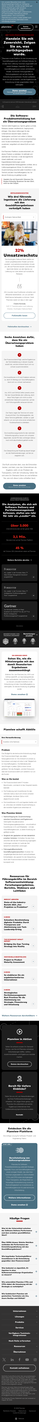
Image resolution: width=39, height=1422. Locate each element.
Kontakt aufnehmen (19, 1368)
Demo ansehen (19, 91)
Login (31, 1419)
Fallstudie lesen (19, 315)
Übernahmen (19, 1352)
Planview (8, 26)
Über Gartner (19, 626)
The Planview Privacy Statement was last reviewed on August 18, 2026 (18, 1399)
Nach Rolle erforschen (19, 1341)
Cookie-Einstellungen (19, 1413)
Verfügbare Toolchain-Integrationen (19, 1334)
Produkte (19, 1322)
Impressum (32, 1411)
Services (20, 1327)
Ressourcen (19, 1346)
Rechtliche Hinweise (9, 1411)
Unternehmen (19, 1311)
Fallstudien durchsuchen (18, 327)
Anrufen (7, 1419)
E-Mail (20, 1419)
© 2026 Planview (19, 1408)
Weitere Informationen (19, 1198)
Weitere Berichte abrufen (18, 560)
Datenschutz (22, 1411)
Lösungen (19, 1316)
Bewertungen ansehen (29, 635)
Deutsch (9, 3)
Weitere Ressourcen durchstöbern (18, 1016)
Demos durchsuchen (26, 27)
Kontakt (19, 1115)
